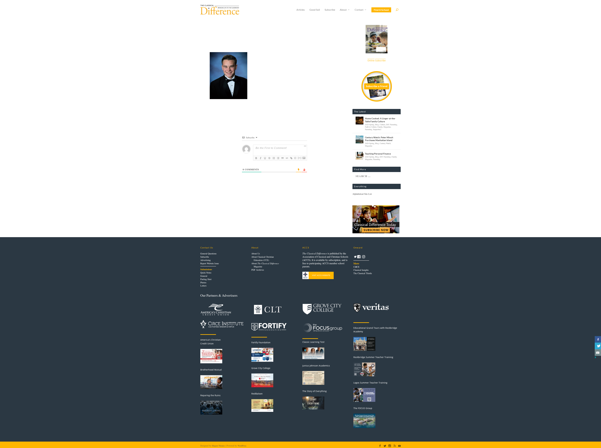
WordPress (242, 445)
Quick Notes (205, 272)
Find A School (381, 9)
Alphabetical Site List (362, 193)
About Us (255, 253)
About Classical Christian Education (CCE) (262, 258)
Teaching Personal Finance (378, 153)
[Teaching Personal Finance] (359, 156)
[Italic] (260, 158)
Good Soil (314, 9)
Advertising (205, 260)
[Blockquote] (282, 158)
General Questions (208, 253)
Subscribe (330, 9)
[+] (299, 158)
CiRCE (356, 266)
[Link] (291, 158)
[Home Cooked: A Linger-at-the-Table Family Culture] (359, 120)
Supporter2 (377, 129)
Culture (382, 124)
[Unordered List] (278, 158)
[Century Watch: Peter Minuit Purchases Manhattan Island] (359, 139)
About (343, 9)
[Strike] (269, 158)
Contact (359, 9)
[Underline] (265, 158)
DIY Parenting (391, 124)
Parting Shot (205, 279)
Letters (203, 285)
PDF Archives (257, 269)
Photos (203, 282)
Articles (300, 9)
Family (380, 127)
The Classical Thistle (362, 273)
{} (295, 158)
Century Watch (385, 143)
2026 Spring (369, 124)
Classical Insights (361, 269)
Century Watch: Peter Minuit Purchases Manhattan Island (379, 139)
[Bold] (256, 158)
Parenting (368, 129)
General (203, 275)
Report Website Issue (209, 263)
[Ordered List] (274, 158)
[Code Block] (287, 158)
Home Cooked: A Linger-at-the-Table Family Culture (380, 120)
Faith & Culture (371, 127)
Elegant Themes (218, 445)
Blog (377, 124)
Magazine (387, 127)
